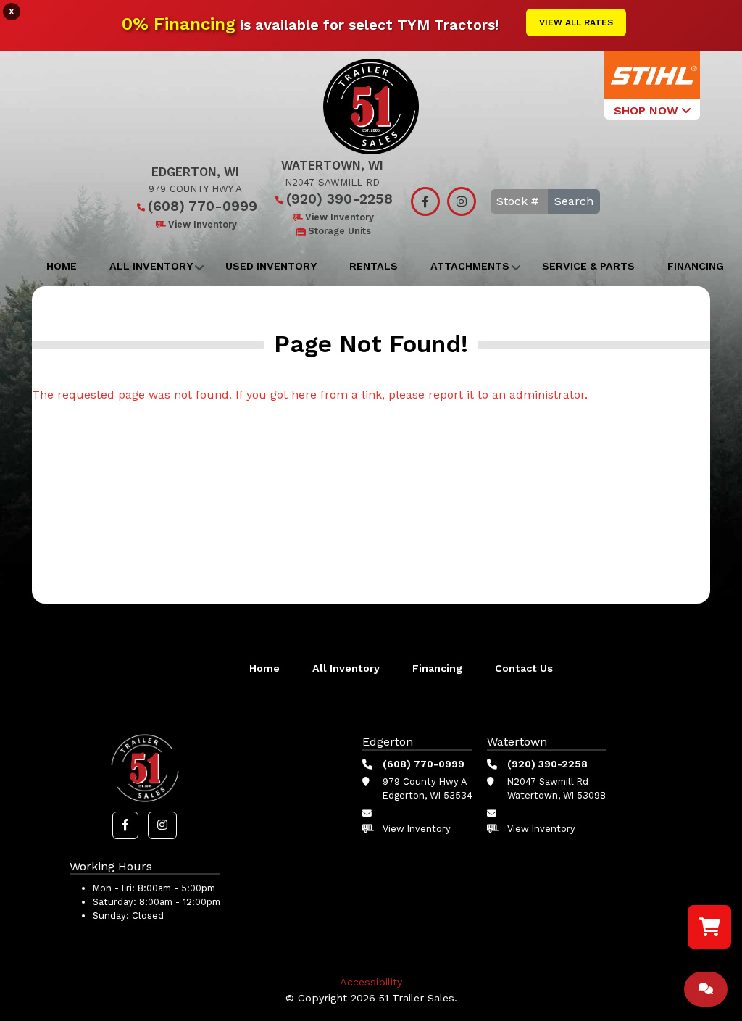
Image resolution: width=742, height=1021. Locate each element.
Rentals (373, 266)
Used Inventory (271, 266)
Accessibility (371, 982)
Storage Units (339, 230)
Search (573, 201)
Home (61, 266)
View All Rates (576, 22)
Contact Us (524, 668)
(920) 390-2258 (339, 199)
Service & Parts (588, 266)
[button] (125, 825)
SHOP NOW (648, 110)
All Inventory (151, 266)
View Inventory (202, 224)
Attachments (469, 266)
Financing (695, 266)
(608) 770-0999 (202, 206)
